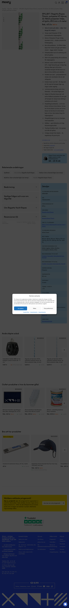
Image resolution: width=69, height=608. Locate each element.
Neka (34, 308)
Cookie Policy (26, 312)
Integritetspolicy (34, 312)
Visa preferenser (48, 308)
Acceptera (20, 308)
